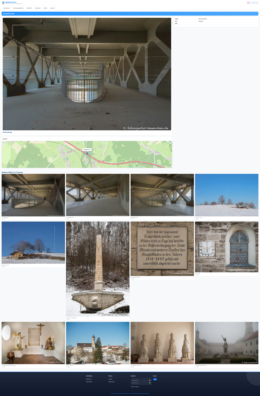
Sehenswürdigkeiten (18, 8)
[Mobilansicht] (254, 3)
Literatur (52, 8)
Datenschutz (89, 381)
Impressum (89, 379)
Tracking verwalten (135, 386)
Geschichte (29, 8)
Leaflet (170, 167)
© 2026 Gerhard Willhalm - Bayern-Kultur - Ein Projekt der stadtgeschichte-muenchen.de (130, 393)
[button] (87, 153)
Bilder (45, 8)
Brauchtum (37, 8)
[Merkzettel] (248, 3)
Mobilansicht (111, 381)
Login (155, 379)
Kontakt (110, 379)
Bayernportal (6, 8)
